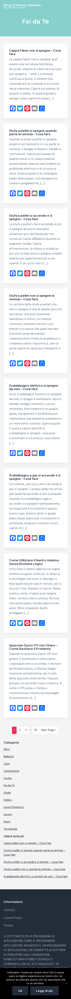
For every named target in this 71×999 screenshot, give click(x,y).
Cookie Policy (13, 918)
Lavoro (8, 814)
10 (36, 730)
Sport (7, 821)
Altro (7, 749)
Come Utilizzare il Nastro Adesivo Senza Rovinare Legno (34, 562)
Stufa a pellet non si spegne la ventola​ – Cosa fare (31, 297)
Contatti (9, 910)
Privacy (8, 925)
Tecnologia (10, 829)
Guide (7, 792)
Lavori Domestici (14, 807)
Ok (20, 990)
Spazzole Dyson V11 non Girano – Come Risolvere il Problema (33, 647)
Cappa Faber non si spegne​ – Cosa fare (27, 843)
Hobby (8, 800)
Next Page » (48, 731)
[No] (66, 983)
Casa (6, 764)
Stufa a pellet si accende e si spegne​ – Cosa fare (30, 217)
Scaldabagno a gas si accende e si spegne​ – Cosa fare (35, 477)
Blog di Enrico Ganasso (22, 5)
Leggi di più (44, 990)
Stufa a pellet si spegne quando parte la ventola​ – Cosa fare (33, 132)
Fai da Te (9, 785)
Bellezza (9, 756)
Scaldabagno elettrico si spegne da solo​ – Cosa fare (33, 387)
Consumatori (11, 771)
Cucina (8, 778)
